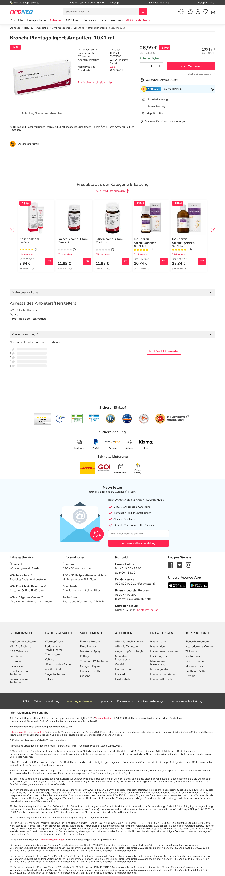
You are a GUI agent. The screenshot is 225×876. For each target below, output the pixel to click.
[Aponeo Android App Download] (199, 585)
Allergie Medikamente (129, 642)
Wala (112, 66)
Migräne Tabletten (21, 646)
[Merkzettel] (205, 11)
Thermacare (52, 655)
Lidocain (50, 679)
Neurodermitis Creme (199, 646)
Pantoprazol (193, 656)
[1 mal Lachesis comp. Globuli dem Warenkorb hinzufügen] (87, 261)
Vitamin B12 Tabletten (94, 661)
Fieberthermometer (197, 642)
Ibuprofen (16, 661)
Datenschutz (125, 701)
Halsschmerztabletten (164, 651)
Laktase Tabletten (91, 671)
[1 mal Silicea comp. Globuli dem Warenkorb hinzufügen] (125, 261)
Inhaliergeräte (159, 669)
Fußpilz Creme (194, 661)
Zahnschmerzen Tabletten (19, 680)
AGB (26, 701)
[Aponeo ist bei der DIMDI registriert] (77, 418)
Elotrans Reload (90, 642)
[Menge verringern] (143, 66)
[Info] (212, 89)
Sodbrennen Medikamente (53, 648)
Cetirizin (120, 664)
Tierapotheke (36, 20)
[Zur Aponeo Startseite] (21, 11)
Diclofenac (16, 656)
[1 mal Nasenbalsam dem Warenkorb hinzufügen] (49, 261)
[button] (55, 20)
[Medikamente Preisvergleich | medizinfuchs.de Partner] (144, 419)
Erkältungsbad (159, 656)
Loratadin (121, 674)
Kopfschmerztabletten (23, 642)
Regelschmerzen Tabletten (20, 672)
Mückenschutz (194, 666)
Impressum (105, 701)
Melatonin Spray (90, 651)
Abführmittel (53, 669)
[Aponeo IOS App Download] (177, 585)
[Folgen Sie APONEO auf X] (179, 565)
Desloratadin (123, 679)
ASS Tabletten (19, 651)
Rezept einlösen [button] (111, 20)
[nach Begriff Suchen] (143, 11)
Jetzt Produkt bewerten (164, 351)
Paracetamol (17, 666)
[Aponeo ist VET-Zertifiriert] (93, 418)
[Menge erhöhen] (159, 66)
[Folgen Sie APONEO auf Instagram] (188, 565)
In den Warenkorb (191, 66)
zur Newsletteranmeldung (138, 543)
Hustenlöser (158, 646)
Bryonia (190, 676)
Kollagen (85, 656)
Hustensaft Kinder (161, 679)
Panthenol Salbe (195, 671)
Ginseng (85, 676)
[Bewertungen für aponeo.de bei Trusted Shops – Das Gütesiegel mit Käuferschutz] (42, 419)
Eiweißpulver (88, 646)
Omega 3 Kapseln (91, 666)
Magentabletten (55, 674)
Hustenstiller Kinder (163, 674)
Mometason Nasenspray (122, 657)
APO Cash (73, 20)
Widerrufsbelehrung (46, 701)
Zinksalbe (191, 651)
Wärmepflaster (54, 642)
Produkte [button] (16, 20)
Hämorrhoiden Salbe (58, 664)
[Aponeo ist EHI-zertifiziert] (60, 419)
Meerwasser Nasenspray (158, 662)
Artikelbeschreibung (25, 292)
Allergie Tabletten (126, 646)
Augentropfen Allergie (129, 651)
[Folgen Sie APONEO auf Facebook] (170, 565)
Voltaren (50, 659)
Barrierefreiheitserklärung (186, 701)
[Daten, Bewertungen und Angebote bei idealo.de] (127, 419)
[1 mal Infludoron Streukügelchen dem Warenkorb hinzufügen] (164, 261)
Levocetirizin (123, 669)
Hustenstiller (158, 642)
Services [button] (90, 20)
